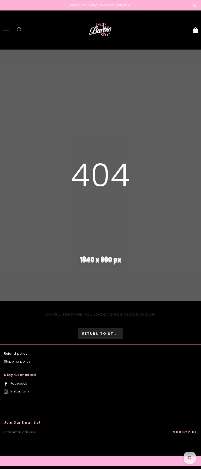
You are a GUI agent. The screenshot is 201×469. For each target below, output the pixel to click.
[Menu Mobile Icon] (6, 30)
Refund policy (15, 353)
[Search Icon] (19, 30)
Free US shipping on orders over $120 (100, 5)
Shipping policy (17, 361)
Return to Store (102, 333)
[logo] (100, 30)
